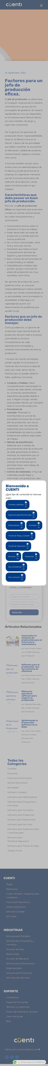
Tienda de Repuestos (16, 546)
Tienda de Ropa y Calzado (19, 536)
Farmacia (32, 525)
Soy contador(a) (14, 567)
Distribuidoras (13, 525)
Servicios (11, 556)
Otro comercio (14, 577)
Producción (29, 556)
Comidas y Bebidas (16, 505)
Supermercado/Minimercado (19, 515)
